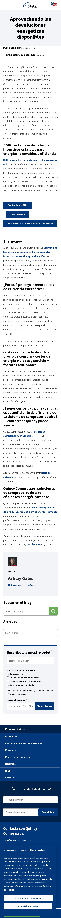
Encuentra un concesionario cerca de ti (30, 223)
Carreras (10, 777)
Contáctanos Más (17, 205)
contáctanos (33, 544)
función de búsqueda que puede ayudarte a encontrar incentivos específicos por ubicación (30, 252)
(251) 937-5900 (25, 840)
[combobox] (30, 631)
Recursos (10, 750)
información (18, 214)
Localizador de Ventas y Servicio (23, 743)
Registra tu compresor (18, 757)
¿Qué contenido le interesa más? (23, 670)
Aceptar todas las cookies (28, 898)
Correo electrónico (17, 700)
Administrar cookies (28, 906)
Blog (7, 770)
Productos (11, 736)
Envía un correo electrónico (24, 585)
